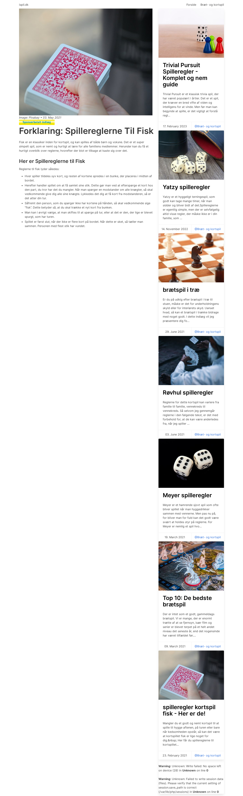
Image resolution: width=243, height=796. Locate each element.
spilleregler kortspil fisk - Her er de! (189, 710)
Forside (191, 4)
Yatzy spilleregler (186, 187)
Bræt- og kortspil (212, 4)
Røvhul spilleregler (188, 392)
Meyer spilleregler (187, 495)
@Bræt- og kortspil (208, 126)
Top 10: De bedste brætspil (187, 601)
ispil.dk (23, 4)
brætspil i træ (181, 289)
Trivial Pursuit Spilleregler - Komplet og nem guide (185, 75)
